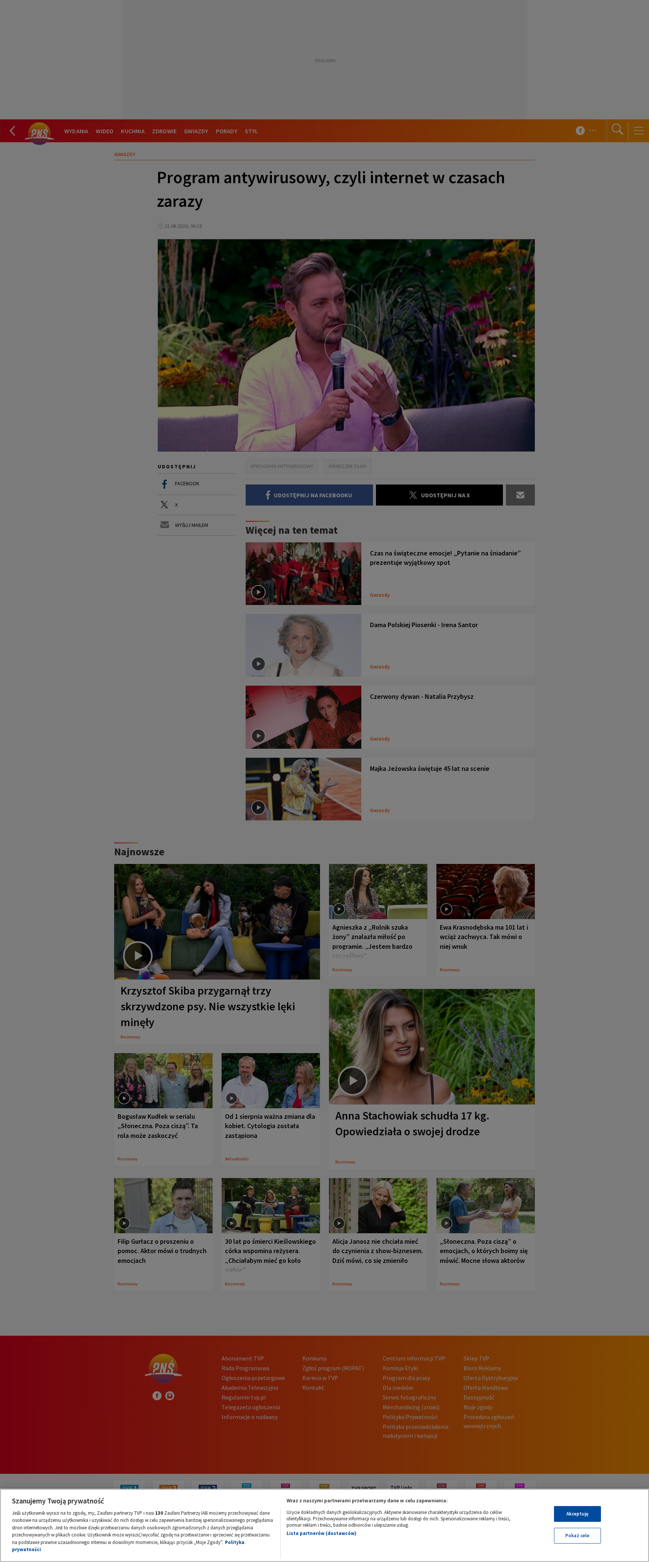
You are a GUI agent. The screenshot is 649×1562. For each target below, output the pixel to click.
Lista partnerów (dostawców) (321, 1533)
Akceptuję (577, 1514)
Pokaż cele (577, 1535)
